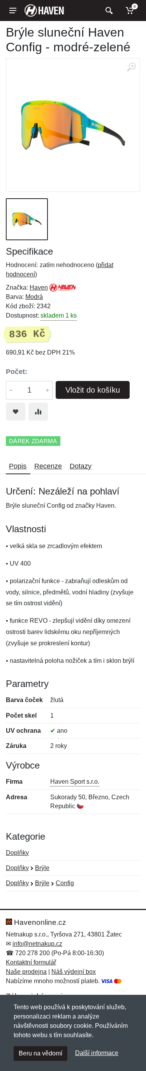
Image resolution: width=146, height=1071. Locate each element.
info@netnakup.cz (37, 943)
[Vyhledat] (108, 10)
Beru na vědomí (40, 1053)
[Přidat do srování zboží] (38, 412)
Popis (17, 466)
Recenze (48, 466)
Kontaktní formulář (31, 962)
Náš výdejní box (73, 971)
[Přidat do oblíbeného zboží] (15, 412)
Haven (39, 287)
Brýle (42, 868)
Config (65, 883)
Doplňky (17, 852)
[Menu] (13, 10)
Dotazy (80, 466)
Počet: (16, 372)
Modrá (34, 297)
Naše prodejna (26, 971)
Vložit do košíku (92, 390)
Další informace (96, 1053)
